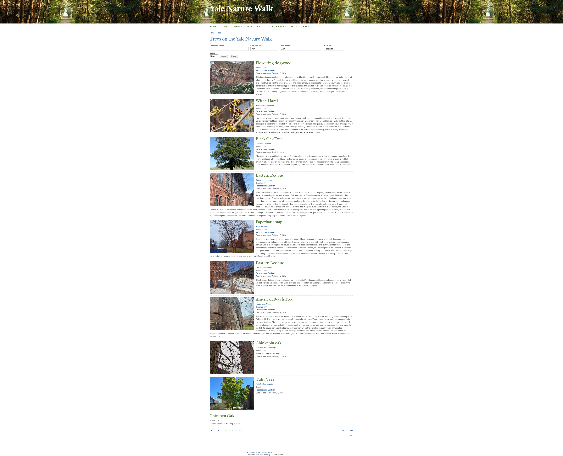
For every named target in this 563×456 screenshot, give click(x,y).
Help (306, 26)
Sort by (327, 46)
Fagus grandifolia (263, 304)
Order (212, 53)
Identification (243, 26)
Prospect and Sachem (265, 70)
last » (351, 431)
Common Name (217, 46)
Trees (225, 26)
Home (213, 26)
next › (344, 431)
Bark (260, 26)
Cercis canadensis (264, 180)
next (351, 435)
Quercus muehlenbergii (265, 348)
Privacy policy (267, 452)
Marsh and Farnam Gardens (268, 353)
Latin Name (285, 46)
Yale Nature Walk (241, 8)
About (295, 26)
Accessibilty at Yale (253, 452)
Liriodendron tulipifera (265, 384)
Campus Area (256, 46)
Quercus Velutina (263, 144)
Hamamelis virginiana (265, 106)
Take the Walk (277, 26)
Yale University (218, 2)
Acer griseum (261, 227)
